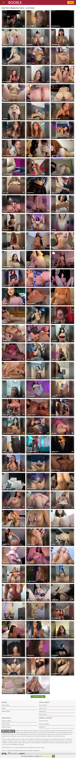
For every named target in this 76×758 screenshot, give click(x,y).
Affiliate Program (6, 727)
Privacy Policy (43, 705)
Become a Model (6, 721)
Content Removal (43, 721)
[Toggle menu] (3, 2)
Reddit (3, 708)
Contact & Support (44, 724)
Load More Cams (38, 696)
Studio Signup (5, 724)
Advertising (42, 727)
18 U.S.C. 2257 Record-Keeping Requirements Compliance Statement (20, 750)
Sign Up (70, 2)
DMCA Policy (42, 711)
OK (53, 756)
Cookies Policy (43, 714)
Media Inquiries (6, 711)
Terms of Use (42, 708)
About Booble (5, 705)
